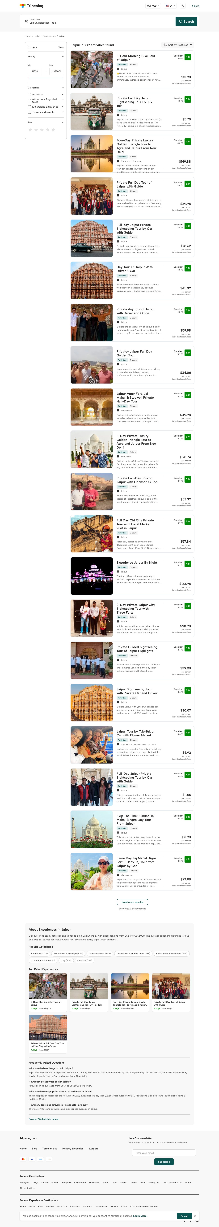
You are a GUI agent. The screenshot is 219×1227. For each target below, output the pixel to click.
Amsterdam (102, 1206)
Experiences (49, 36)
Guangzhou (154, 1182)
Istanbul (55, 1182)
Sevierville (94, 1182)
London (133, 1182)
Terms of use (49, 1148)
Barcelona (75, 1206)
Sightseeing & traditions (171, 953)
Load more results (132, 902)
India (36, 36)
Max (51, 65)
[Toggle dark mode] (183, 6)
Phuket (114, 1206)
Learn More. (140, 1215)
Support (93, 1148)
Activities (37, 94)
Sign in (195, 5)
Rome (188, 1182)
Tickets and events (43, 112)
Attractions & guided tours (44, 100)
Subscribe (164, 1161)
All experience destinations (144, 1206)
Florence (87, 1206)
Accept (184, 1216)
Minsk (123, 1182)
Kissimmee (80, 1182)
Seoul (105, 1182)
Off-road (84, 960)
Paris (142, 1182)
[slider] (28, 78)
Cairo (124, 1206)
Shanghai (24, 1182)
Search (189, 21)
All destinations (27, 1188)
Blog (34, 1148)
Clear (61, 47)
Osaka (45, 1182)
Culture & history (43, 960)
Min (29, 65)
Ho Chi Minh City (172, 1182)
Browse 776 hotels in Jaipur (44, 1119)
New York (62, 1206)
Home (28, 36)
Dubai (32, 1206)
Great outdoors (100, 953)
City (66, 960)
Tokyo (35, 1182)
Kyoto (114, 1182)
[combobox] (175, 45)
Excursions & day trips (45, 106)
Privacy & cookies (72, 1148)
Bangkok (66, 1182)
